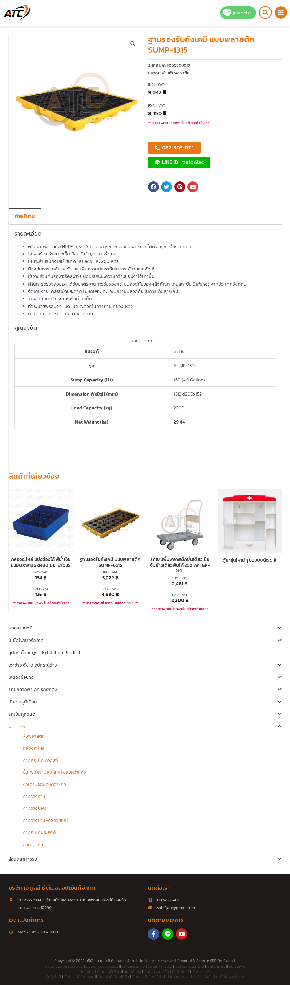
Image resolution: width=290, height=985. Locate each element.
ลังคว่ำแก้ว (33, 844)
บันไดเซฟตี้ (237, 966)
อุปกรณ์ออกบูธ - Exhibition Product (44, 652)
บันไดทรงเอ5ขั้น (156, 971)
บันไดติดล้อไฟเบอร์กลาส (64, 966)
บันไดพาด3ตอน (232, 976)
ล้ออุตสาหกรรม (22, 858)
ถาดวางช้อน (34, 808)
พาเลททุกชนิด (21, 627)
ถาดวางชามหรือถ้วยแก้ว (46, 820)
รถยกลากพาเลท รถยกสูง (32, 689)
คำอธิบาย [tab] (25, 216)
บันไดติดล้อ (132, 971)
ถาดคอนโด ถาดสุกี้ (40, 760)
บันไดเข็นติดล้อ (133, 966)
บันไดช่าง (87, 971)
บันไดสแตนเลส (178, 976)
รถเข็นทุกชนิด (21, 714)
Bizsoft (229, 960)
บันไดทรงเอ (216, 966)
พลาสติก (16, 726)
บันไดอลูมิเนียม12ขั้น (147, 976)
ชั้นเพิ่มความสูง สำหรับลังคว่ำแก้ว (54, 772)
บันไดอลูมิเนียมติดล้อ (102, 966)
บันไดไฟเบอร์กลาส (25, 640)
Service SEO (206, 960)
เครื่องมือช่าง (20, 677)
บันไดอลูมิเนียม (22, 701)
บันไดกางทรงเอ (160, 966)
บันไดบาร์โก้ (201, 971)
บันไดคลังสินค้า (205, 976)
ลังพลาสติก (34, 736)
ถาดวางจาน (34, 796)
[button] (133, 44)
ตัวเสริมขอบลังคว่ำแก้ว (44, 784)
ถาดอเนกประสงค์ (39, 832)
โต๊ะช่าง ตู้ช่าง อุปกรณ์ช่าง (32, 664)
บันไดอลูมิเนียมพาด (79, 976)
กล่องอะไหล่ (34, 748)
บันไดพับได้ (180, 971)
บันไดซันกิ (53, 976)
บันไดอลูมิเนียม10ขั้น (113, 976)
